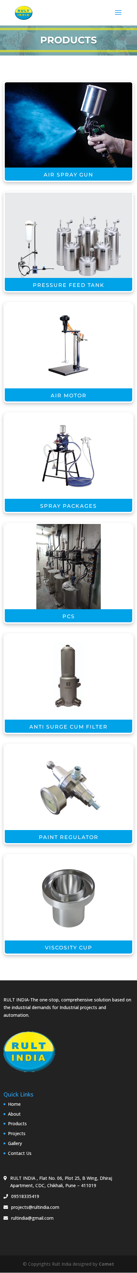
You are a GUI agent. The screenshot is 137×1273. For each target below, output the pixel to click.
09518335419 (25, 1196)
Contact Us (20, 1153)
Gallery (15, 1143)
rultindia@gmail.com (32, 1218)
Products (17, 1123)
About (14, 1114)
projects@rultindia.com (35, 1207)
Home (14, 1104)
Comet (106, 1264)
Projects (16, 1133)
